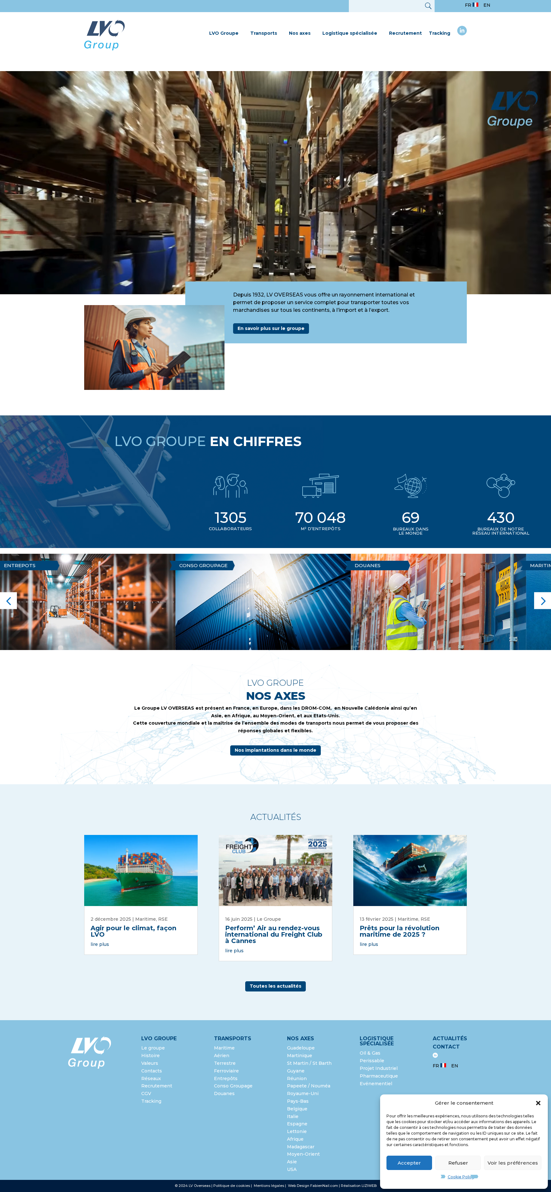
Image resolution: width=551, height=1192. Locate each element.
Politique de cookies (231, 1185)
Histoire (150, 1055)
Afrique (295, 1139)
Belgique (297, 1109)
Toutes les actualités (275, 986)
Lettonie (297, 1131)
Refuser (458, 1163)
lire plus (100, 944)
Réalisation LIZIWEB (359, 1185)
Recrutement (405, 33)
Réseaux (151, 1078)
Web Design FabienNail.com (313, 1185)
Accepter (409, 1163)
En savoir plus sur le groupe (271, 328)
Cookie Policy (461, 1176)
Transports (263, 33)
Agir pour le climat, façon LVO (133, 931)
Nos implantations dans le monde (275, 750)
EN (486, 5)
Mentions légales (269, 1185)
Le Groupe (269, 919)
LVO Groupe (224, 33)
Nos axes (300, 33)
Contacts (151, 1071)
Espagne (297, 1124)
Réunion (297, 1078)
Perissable (372, 1061)
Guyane (296, 1071)
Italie (292, 1116)
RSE (163, 919)
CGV (146, 1093)
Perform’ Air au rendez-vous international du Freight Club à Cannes (273, 934)
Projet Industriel (379, 1068)
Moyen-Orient (303, 1154)
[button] (538, 1103)
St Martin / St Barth (309, 1063)
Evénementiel (376, 1083)
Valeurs (149, 1063)
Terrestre (225, 1063)
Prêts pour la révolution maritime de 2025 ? (399, 931)
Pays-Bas (298, 1101)
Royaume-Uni (303, 1093)
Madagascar (300, 1147)
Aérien (535, 565)
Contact (446, 1047)
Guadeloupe (301, 1048)
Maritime (363, 565)
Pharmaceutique (379, 1076)
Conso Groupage (233, 1086)
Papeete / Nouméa (308, 1086)
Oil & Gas (370, 1053)
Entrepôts (226, 1078)
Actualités (450, 1038)
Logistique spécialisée (349, 33)
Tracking (439, 33)
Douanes (188, 565)
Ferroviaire (226, 1071)
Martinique (299, 1055)
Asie (292, 1162)
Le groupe (153, 1048)
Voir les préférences (513, 1163)
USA (292, 1169)
